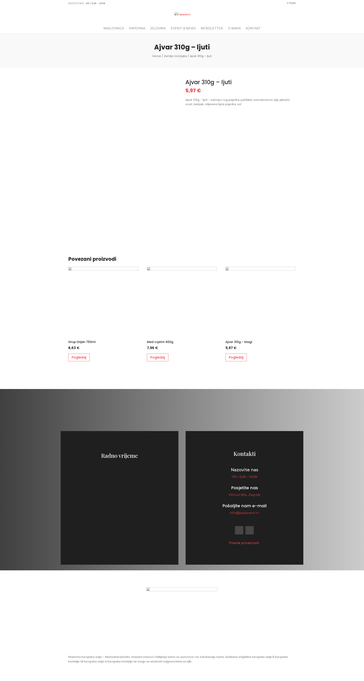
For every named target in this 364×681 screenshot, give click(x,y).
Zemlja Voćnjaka (175, 56)
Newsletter (212, 28)
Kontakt (253, 28)
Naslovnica (114, 28)
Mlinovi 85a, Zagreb (244, 495)
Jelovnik (158, 28)
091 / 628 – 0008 (95, 3)
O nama (234, 28)
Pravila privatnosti (244, 543)
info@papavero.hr (244, 513)
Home (156, 56)
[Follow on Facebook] (239, 530)
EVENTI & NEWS (183, 28)
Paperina (137, 28)
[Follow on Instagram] (250, 530)
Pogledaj (79, 357)
